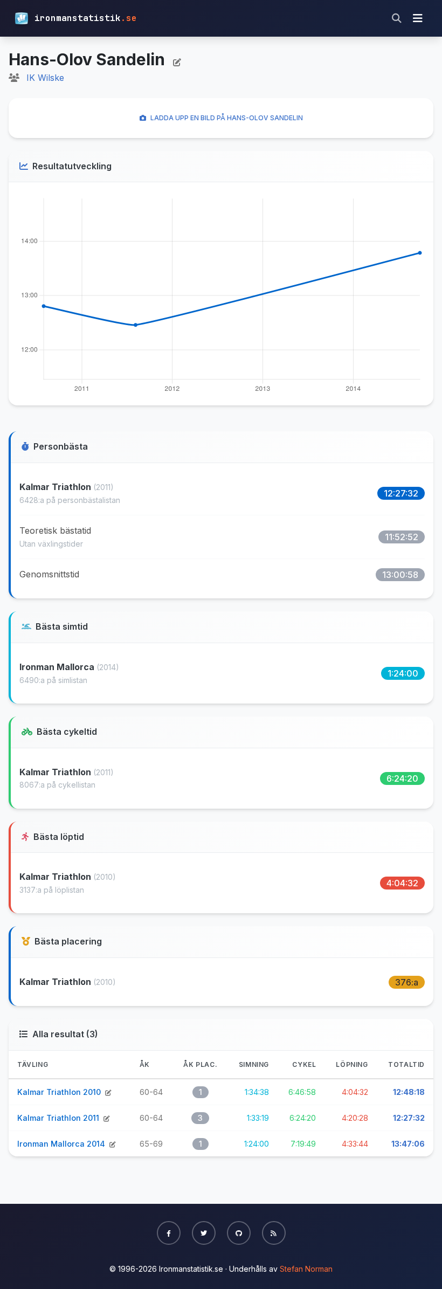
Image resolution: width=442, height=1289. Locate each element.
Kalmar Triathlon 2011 (59, 1117)
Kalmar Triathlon (56, 486)
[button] (169, 1233)
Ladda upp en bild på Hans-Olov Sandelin (226, 118)
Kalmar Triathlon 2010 (60, 1092)
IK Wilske (45, 77)
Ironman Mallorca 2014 (62, 1143)
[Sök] (397, 18)
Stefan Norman (306, 1268)
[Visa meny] (418, 18)
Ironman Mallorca (57, 666)
